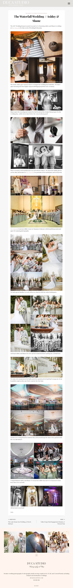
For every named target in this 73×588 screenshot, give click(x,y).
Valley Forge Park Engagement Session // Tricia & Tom (53, 522)
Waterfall (44, 13)
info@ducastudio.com (36, 577)
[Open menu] (69, 3)
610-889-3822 (36, 580)
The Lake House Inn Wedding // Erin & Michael (19, 522)
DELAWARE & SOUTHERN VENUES (33, 13)
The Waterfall (16, 28)
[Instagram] (36, 555)
